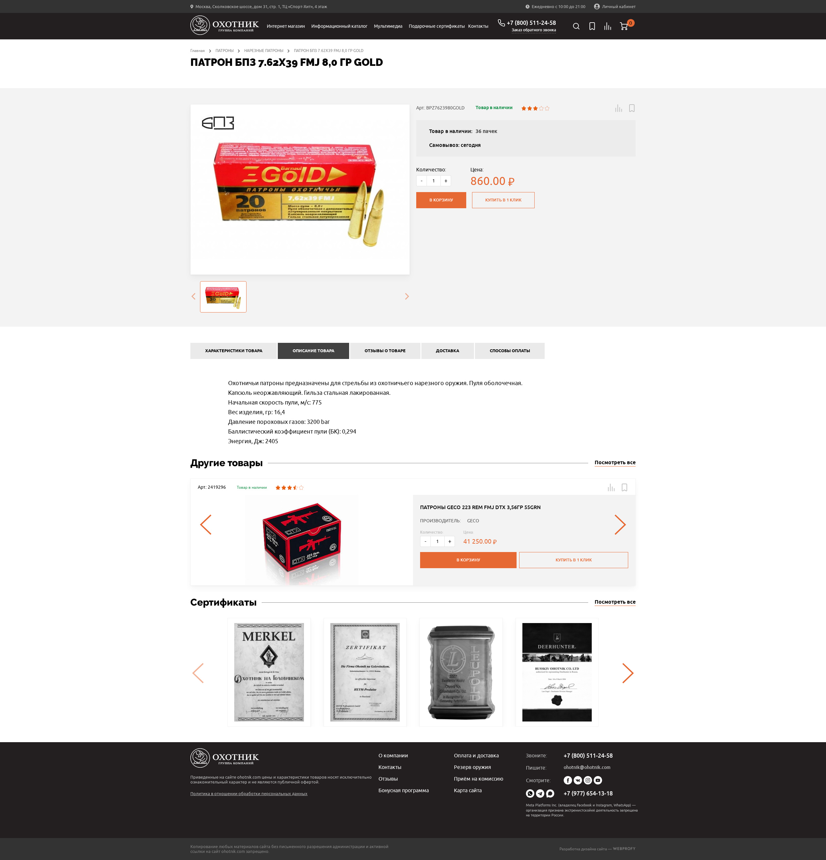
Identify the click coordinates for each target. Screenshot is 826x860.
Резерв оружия (472, 767)
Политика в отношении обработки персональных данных (248, 793)
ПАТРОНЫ (225, 50)
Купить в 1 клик (503, 200)
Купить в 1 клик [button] (574, 560)
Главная (197, 50)
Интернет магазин (286, 26)
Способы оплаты (510, 351)
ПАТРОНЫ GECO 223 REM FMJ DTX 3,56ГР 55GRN (480, 507)
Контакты (478, 26)
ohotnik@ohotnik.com (587, 767)
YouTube (598, 780)
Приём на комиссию (478, 779)
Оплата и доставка (476, 755)
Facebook (568, 780)
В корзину (441, 200)
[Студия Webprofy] (624, 848)
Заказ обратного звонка (534, 30)
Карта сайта (468, 790)
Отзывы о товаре (385, 351)
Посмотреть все (615, 462)
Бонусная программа (403, 790)
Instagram (588, 780)
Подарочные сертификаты (437, 26)
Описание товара (313, 351)
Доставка (447, 351)
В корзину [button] (468, 560)
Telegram (540, 793)
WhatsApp (530, 793)
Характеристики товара (233, 351)
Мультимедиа (388, 26)
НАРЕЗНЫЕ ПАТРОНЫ (263, 50)
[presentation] (193, 297)
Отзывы (388, 779)
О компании (393, 755)
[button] (619, 108)
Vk (578, 780)
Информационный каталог (339, 26)
